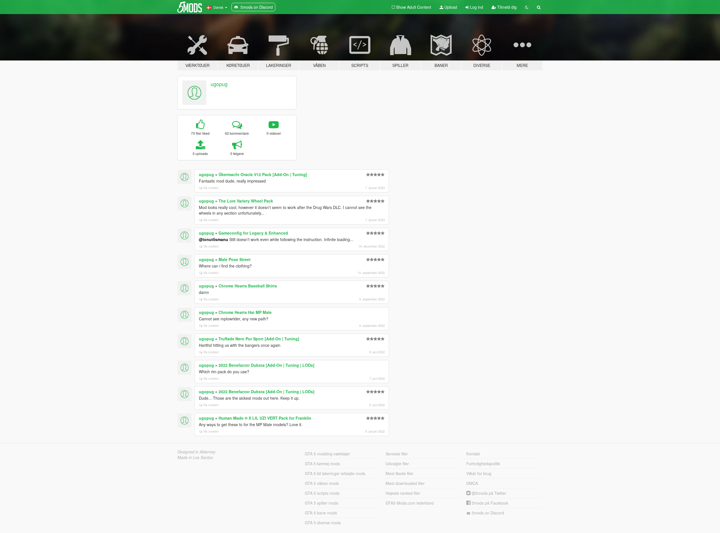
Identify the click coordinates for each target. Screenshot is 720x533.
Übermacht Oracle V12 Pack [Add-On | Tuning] (263, 174)
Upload (450, 7)
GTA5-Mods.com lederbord (410, 503)
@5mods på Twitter (488, 493)
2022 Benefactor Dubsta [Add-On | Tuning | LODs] (266, 365)
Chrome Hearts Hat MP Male (245, 312)
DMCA (472, 483)
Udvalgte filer (397, 463)
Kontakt (473, 453)
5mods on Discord (487, 513)
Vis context (211, 187)
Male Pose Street (235, 259)
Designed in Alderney (196, 452)
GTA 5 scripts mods (322, 493)
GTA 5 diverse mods (323, 522)
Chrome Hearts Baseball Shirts (248, 286)
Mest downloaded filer (405, 483)
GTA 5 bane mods (321, 513)
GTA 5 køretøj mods (322, 463)
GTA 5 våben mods (322, 483)
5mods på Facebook (489, 503)
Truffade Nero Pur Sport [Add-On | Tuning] (259, 338)
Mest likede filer (399, 473)
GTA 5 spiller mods (321, 503)
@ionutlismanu (213, 239)
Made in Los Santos (195, 457)
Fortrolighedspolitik (483, 463)
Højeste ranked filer (403, 493)
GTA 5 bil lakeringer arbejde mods (335, 473)
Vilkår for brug (478, 473)
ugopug (219, 83)
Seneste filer (397, 453)
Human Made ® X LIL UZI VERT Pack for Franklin (265, 418)
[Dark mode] (527, 7)
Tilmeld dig (506, 7)
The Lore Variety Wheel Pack (246, 201)
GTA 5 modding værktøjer (327, 453)
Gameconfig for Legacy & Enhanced (253, 233)
